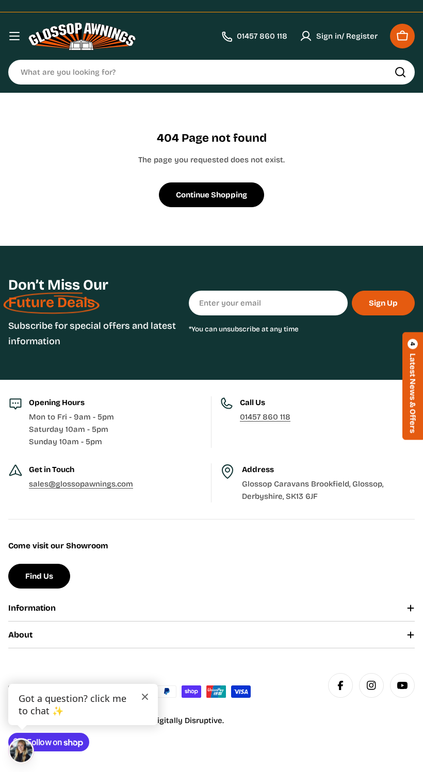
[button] (412, 386)
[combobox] (211, 72)
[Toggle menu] (14, 36)
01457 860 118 (265, 417)
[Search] (400, 72)
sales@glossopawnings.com (81, 484)
